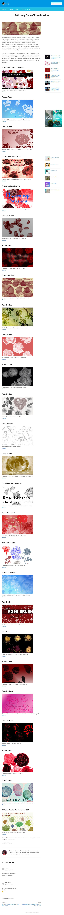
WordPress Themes (25, 9)
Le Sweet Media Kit (54, 164)
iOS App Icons (53, 183)
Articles (4, 9)
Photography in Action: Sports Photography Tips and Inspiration (55, 89)
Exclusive (17, 9)
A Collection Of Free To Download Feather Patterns (55, 76)
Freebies (11, 9)
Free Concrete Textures (55, 190)
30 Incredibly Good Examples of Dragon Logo (55, 70)
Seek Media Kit (54, 170)
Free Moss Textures (55, 177)
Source (4, 92)
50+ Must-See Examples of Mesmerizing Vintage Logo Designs (55, 57)
